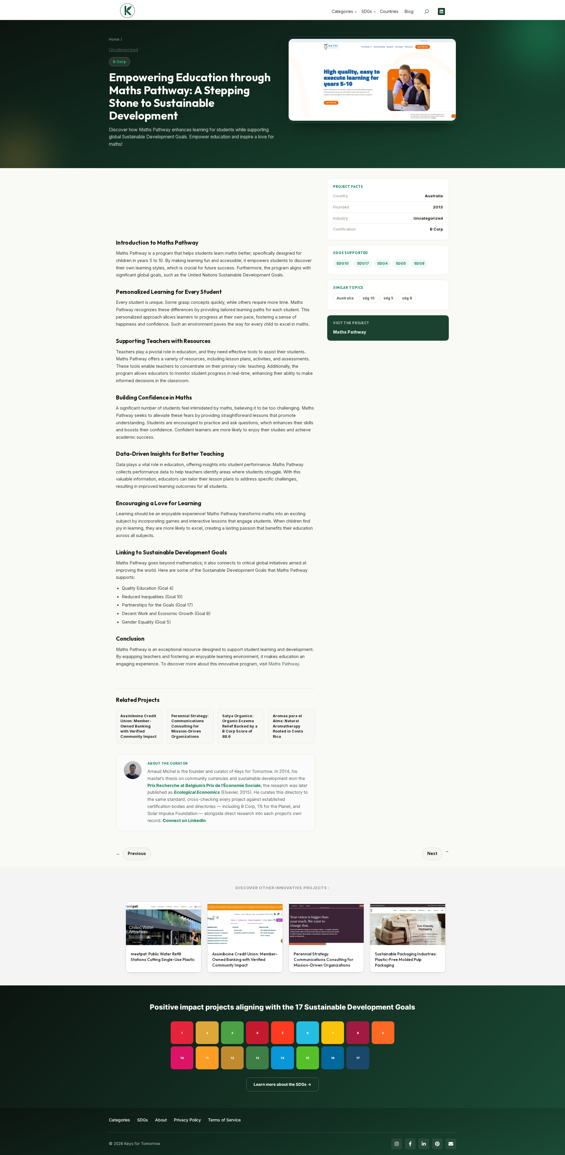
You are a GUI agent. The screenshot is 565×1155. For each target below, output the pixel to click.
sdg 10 (369, 298)
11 (207, 1058)
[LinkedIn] (423, 1144)
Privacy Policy (187, 1119)
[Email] (451, 1144)
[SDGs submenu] (374, 11)
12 (232, 1058)
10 (182, 1058)
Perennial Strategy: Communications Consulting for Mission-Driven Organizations (190, 726)
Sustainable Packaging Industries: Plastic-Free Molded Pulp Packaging (406, 959)
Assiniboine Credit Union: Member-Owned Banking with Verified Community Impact (138, 726)
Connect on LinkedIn (184, 820)
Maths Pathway (283, 663)
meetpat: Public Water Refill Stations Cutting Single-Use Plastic (163, 956)
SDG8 (419, 263)
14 (282, 1058)
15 (307, 1058)
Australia (434, 195)
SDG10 (342, 263)
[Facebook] (410, 1144)
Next (432, 853)
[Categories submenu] (356, 11)
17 (358, 1058)
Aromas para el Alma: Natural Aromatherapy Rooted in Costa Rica (288, 726)
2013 (438, 207)
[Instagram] (396, 1144)
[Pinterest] (437, 1144)
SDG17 (363, 263)
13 (257, 1058)
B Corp (119, 61)
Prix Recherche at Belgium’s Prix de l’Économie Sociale (204, 785)
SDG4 (382, 263)
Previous (137, 853)
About (161, 1119)
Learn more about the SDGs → (282, 1084)
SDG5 (401, 263)
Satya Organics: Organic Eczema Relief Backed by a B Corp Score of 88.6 (239, 726)
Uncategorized (123, 49)
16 (333, 1058)
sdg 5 (388, 298)
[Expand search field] (426, 11)
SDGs (142, 1119)
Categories (119, 1119)
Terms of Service (224, 1119)
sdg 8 (407, 298)
